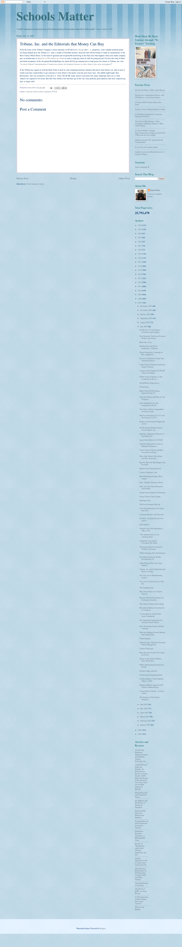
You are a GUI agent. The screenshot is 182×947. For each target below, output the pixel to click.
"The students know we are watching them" (149, 535)
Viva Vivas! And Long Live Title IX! (151, 582)
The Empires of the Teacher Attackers (149, 698)
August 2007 (145, 322)
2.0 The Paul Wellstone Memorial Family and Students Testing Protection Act (141, 755)
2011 (140, 286)
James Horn (155, 190)
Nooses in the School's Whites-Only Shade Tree (150, 659)
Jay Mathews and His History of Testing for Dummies (141, 804)
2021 (140, 245)
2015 (140, 270)
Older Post (124, 178)
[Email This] (55, 88)
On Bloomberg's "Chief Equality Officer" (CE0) (151, 679)
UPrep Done (144, 387)
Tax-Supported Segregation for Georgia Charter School (150, 621)
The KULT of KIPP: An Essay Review (141, 891)
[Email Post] (51, 87)
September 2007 (146, 318)
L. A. (90, 49)
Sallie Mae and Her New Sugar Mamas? (150, 564)
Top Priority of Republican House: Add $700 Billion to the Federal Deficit (149, 96)
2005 (140, 734)
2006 (140, 730)
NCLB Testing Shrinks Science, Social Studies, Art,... (151, 428)
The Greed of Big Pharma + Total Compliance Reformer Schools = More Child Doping (149, 123)
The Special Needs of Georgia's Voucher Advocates (150, 548)
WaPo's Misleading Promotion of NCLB (151, 665)
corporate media (32, 91)
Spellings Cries (145, 500)
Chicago (81, 49)
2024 (140, 233)
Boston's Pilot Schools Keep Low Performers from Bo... (151, 598)
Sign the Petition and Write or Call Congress (152, 398)
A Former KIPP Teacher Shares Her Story (148, 103)
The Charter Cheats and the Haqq (151, 604)
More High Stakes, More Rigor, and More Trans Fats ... (151, 457)
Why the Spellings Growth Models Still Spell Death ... (152, 633)
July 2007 (144, 326)
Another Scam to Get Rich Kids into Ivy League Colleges (150, 153)
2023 (140, 237)
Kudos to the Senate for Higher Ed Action (152, 422)
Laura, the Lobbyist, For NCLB (150, 440)
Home (73, 178)
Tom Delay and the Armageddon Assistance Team (151, 410)
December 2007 (146, 306)
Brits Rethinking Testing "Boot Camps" (150, 477)
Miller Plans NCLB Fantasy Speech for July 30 (149, 392)
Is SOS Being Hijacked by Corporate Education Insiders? (148, 115)
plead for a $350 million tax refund (51, 58)
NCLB (54, 91)
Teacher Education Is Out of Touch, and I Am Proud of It (141, 861)
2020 (140, 249)
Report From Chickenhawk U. (150, 468)
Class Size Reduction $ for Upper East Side (151, 509)
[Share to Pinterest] (65, 88)
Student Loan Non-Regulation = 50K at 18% (151, 529)
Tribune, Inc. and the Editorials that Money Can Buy (152, 570)
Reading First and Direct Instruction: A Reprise (148, 347)
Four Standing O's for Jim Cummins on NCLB (148, 404)
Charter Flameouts (146, 648)
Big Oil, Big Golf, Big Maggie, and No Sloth (152, 463)
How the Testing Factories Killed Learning (151, 627)
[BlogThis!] (58, 88)
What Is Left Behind (139, 908)
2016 (140, 266)
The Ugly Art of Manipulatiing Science (150, 576)
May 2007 (144, 708)
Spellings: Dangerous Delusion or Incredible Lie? (151, 434)
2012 (140, 282)
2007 (140, 302)
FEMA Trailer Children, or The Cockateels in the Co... (150, 377)
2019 (140, 254)
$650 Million (144, 524)
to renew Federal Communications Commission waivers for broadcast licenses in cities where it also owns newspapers (66, 64)
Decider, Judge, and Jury (148, 671)
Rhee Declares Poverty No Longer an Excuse (152, 653)
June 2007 (144, 704)
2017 (140, 262)
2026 (140, 225)
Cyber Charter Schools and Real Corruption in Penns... (151, 451)
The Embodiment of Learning (141, 884)
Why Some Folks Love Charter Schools (150, 592)
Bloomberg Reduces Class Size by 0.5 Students (152, 608)
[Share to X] (60, 88)
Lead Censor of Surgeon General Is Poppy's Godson (152, 365)
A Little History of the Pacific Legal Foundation (150, 615)
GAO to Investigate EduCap (149, 504)
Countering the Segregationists (150, 675)
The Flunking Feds (146, 587)
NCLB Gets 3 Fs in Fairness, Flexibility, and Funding (149, 331)
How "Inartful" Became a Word (151, 482)
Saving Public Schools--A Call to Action (151, 692)
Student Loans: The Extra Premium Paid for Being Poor (152, 643)
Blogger (102, 928)
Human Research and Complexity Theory (141, 794)
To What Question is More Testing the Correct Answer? (141, 900)
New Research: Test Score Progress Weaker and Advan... (152, 337)
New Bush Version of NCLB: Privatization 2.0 (150, 558)
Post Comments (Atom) (35, 184)
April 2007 (144, 712)
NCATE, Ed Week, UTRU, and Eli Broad (150, 90)
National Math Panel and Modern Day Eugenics (140, 814)
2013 (140, 278)
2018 (140, 258)
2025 (140, 229)
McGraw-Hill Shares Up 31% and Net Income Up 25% (152, 416)
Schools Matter (55, 15)
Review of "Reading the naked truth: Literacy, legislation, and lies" (140, 849)
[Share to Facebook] (63, 88)
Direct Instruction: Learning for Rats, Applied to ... (151, 353)
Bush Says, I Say (145, 342)
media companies (44, 91)
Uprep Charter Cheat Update (150, 496)
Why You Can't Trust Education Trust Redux (151, 487)
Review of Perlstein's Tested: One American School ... (151, 359)
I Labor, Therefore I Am (148, 472)
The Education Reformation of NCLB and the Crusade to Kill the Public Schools (140, 874)
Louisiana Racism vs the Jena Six (151, 514)
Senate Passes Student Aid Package (152, 492)
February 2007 (145, 720)
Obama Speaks (144, 638)
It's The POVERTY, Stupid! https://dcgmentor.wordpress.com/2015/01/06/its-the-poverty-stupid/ (150, 132)
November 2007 (146, 310)
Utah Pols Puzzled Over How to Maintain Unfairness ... (151, 445)
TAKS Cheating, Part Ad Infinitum (152, 553)
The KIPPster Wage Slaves (149, 383)
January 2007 (145, 725)
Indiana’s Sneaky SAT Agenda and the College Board (149, 141)
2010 (140, 290)
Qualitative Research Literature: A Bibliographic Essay (140, 835)
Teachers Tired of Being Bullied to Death (150, 109)
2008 (140, 298)
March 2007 (144, 716)
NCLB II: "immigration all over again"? (151, 519)
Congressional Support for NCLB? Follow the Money (152, 371)
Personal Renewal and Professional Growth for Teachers (141, 824)
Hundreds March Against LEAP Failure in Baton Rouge (151, 686)
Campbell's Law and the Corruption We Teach (148, 541)
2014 (140, 274)
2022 (140, 241)
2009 (140, 294)
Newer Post (22, 178)
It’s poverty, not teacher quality (146, 147)
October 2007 (145, 314)
